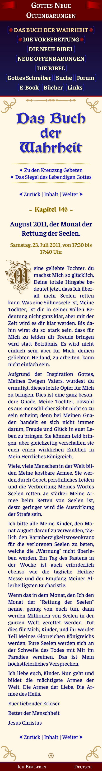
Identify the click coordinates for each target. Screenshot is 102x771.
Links (75, 87)
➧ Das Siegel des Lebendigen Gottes (51, 176)
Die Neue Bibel (51, 48)
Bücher (53, 87)
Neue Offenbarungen (51, 58)
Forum (85, 77)
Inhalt (51, 193)
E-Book (29, 87)
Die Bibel (51, 68)
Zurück (29, 193)
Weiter (72, 193)
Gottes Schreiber (29, 77)
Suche (64, 77)
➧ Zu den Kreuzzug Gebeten (51, 169)
